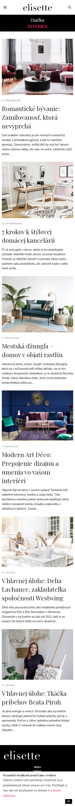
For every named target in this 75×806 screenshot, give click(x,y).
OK (68, 801)
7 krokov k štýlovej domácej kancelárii (28, 236)
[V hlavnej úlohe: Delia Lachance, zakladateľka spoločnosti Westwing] (37, 542)
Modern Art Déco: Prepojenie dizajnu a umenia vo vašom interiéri (30, 467)
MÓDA (37, 767)
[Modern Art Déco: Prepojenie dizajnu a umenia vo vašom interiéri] (37, 415)
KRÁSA (37, 771)
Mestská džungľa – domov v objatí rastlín (32, 350)
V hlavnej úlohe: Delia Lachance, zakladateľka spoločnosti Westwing (34, 589)
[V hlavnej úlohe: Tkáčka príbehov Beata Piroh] (37, 654)
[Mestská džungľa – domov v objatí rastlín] (37, 304)
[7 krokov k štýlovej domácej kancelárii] (37, 190)
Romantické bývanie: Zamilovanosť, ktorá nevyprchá (31, 117)
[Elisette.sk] (37, 7)
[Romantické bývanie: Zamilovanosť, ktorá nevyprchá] (37, 67)
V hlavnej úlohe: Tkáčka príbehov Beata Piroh (34, 697)
